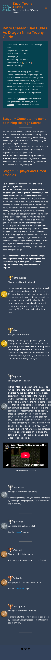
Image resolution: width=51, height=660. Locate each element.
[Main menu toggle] (46, 8)
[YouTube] (29, 649)
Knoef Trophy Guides (22, 5)
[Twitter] (25, 649)
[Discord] (22, 649)
